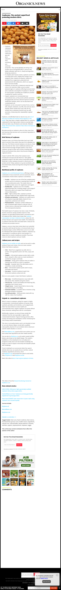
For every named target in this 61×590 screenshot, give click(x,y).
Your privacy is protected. (42, 49)
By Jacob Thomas (50, 115)
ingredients (31, 421)
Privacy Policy (30, 584)
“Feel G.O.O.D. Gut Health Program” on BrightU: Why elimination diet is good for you (50, 113)
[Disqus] (18, 510)
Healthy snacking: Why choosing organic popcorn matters (49, 168)
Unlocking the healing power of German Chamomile (49, 137)
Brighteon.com (8, 353)
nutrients (30, 423)
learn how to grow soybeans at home (23, 358)
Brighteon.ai (14, 336)
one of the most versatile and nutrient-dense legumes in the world (17, 118)
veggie (29, 425)
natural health (14, 423)
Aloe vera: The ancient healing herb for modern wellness (50, 156)
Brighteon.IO (8, 355)
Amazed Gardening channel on (22, 381)
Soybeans (24, 425)
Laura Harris (13, 20)
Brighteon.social (19, 355)
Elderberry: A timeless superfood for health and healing (50, 119)
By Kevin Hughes (50, 146)
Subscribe (54, 588)
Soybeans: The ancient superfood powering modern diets (50, 92)
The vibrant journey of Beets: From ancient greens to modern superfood (50, 106)
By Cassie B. (49, 65)
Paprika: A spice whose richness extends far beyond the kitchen (49, 182)
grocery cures (15, 421)
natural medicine (23, 423)
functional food (6, 421)
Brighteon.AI (5, 406)
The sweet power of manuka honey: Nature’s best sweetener (50, 150)
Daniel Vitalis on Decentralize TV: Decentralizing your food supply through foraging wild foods (49, 144)
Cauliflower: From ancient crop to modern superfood (50, 68)
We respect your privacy (22, 580)
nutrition (4, 425)
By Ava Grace (49, 70)
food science (30, 420)
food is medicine (21, 420)
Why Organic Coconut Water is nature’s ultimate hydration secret (50, 87)
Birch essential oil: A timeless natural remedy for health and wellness (49, 99)
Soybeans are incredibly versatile (11, 243)
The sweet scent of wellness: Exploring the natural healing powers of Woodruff (49, 162)
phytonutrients (17, 425)
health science (23, 421)
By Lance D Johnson (51, 179)
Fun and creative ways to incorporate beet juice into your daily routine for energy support (49, 131)
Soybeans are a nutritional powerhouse (13, 173)
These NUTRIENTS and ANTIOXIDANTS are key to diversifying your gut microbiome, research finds (50, 175)
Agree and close (46, 581)
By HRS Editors (50, 89)
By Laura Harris (50, 94)
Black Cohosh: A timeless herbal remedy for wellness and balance (50, 125)
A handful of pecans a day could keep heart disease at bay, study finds (49, 62)
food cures (14, 420)
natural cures (5, 423)
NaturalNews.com (9, 331)
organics (10, 425)
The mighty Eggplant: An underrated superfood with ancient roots (50, 75)
